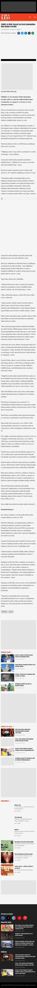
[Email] (29, 33)
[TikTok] (14, 918)
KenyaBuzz (5, 801)
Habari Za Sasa (6, 727)
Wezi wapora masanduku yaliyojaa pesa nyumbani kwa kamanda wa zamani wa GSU (24, 926)
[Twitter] (8, 918)
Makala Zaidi (6, 652)
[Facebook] (18, 33)
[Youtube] (19, 918)
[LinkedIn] (25, 33)
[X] (22, 33)
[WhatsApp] (32, 33)
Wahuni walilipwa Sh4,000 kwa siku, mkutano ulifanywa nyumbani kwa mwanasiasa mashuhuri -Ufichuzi (25, 943)
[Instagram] (25, 918)
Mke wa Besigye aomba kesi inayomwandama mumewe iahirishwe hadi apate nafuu (25, 956)
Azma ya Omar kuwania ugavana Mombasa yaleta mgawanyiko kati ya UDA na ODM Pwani (25, 971)
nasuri (11, 612)
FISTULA (4, 612)
